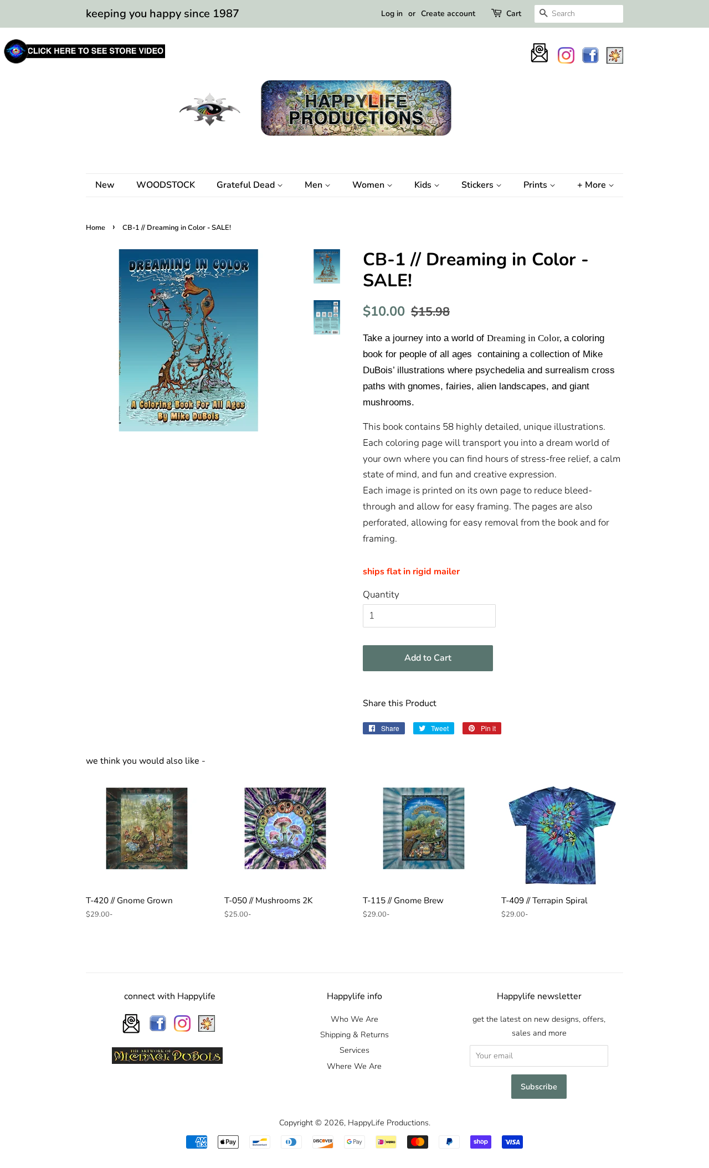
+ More (592, 185)
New (105, 185)
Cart (513, 13)
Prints (536, 185)
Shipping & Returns (354, 1034)
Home (95, 228)
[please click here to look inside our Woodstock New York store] (84, 63)
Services (354, 1050)
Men (315, 185)
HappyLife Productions (388, 1122)
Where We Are (354, 1066)
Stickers (478, 185)
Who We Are (354, 1019)
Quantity (381, 594)
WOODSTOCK (165, 185)
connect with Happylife (169, 996)
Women (369, 185)
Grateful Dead (247, 185)
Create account (448, 13)
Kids (424, 185)
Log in (392, 13)
